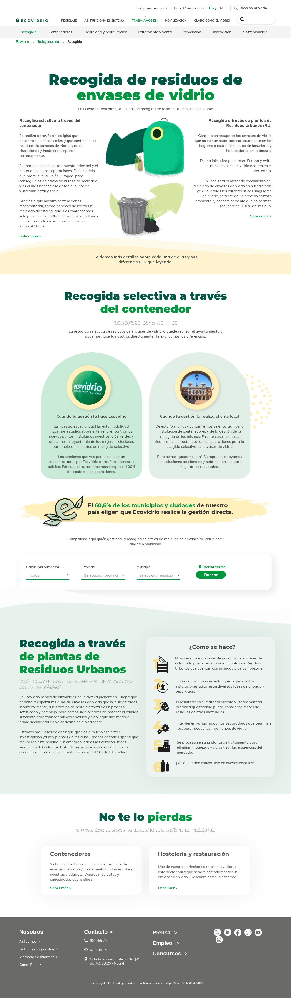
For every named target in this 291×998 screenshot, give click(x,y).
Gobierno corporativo (37, 949)
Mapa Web (172, 983)
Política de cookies (150, 983)
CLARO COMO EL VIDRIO (212, 20)
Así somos (28, 941)
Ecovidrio (22, 42)
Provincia (88, 567)
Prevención (191, 32)
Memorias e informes (37, 956)
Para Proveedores (189, 8)
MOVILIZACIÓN (176, 20)
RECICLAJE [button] (69, 20)
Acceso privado (253, 7)
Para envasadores (151, 8)
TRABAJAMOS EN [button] (144, 20)
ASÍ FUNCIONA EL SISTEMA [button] (104, 20)
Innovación (222, 32)
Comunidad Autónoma (42, 567)
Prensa (162, 932)
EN (220, 8)
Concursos (167, 953)
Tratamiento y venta (154, 32)
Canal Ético (28, 964)
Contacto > (98, 932)
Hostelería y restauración (105, 32)
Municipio (143, 567)
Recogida (28, 32)
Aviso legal (98, 983)
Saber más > (30, 236)
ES (211, 8)
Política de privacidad (121, 983)
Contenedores (60, 32)
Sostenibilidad (255, 32)
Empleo (162, 943)
